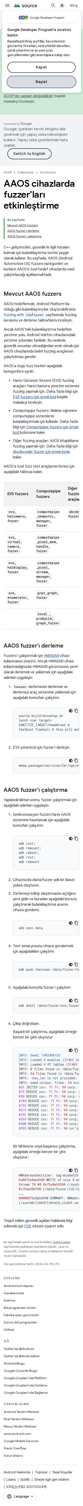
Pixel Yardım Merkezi (19, 1419)
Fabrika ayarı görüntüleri (21, 1315)
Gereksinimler (14, 1293)
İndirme (9, 1300)
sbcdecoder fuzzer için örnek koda (41, 452)
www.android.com (17, 1434)
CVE (27, 1226)
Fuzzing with (24, 315)
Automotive (48, 172)
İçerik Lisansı (61, 1242)
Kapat (41, 67)
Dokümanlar (26, 172)
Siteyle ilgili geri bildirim (51, 1479)
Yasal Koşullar (62, 1472)
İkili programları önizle (20, 1308)
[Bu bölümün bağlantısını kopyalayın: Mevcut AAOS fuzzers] (66, 294)
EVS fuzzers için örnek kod (34, 397)
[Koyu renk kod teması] (71, 711)
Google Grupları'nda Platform (25, 1378)
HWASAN (51, 656)
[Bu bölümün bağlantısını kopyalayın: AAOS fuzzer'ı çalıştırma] (72, 790)
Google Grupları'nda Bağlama (25, 1393)
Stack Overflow (15, 1448)
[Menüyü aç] (7, 5)
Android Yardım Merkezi (21, 1412)
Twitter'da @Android (19, 1349)
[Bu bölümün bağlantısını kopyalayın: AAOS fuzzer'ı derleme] (68, 646)
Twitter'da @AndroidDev (22, 1356)
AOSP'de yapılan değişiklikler (28, 96)
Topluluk (41, 1472)
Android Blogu (14, 1363)
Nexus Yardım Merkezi (20, 1426)
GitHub (9, 1330)
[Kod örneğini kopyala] (76, 711)
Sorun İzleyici (13, 1456)
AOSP (8, 172)
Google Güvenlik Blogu (20, 1371)
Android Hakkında (17, 1472)
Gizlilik (25, 1479)
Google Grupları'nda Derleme (25, 1385)
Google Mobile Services (21, 1441)
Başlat (41, 82)
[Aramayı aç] (53, 5)
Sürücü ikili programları (20, 1322)
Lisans (11, 1479)
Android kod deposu (18, 1286)
